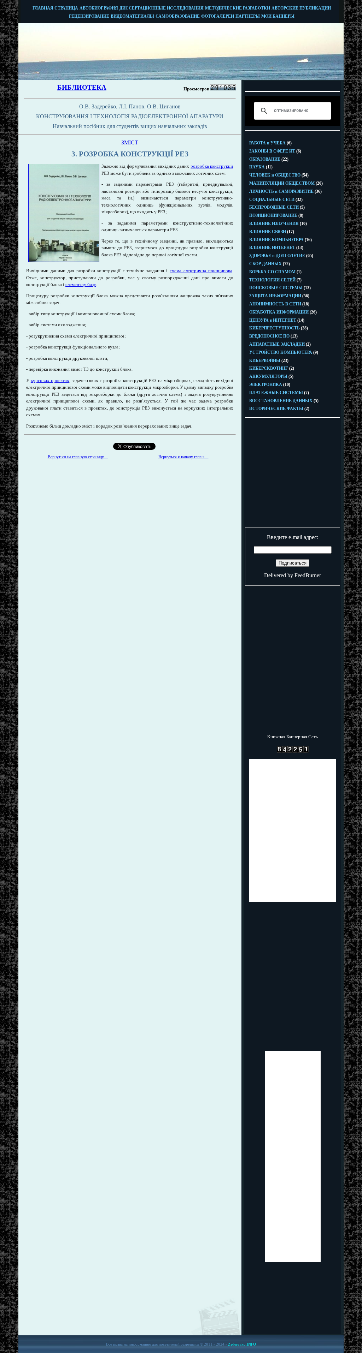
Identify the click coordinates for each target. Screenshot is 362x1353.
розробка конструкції (212, 166)
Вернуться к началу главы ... (183, 456)
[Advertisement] (130, 513)
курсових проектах (50, 380)
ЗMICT (129, 142)
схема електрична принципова (201, 270)
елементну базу (80, 284)
